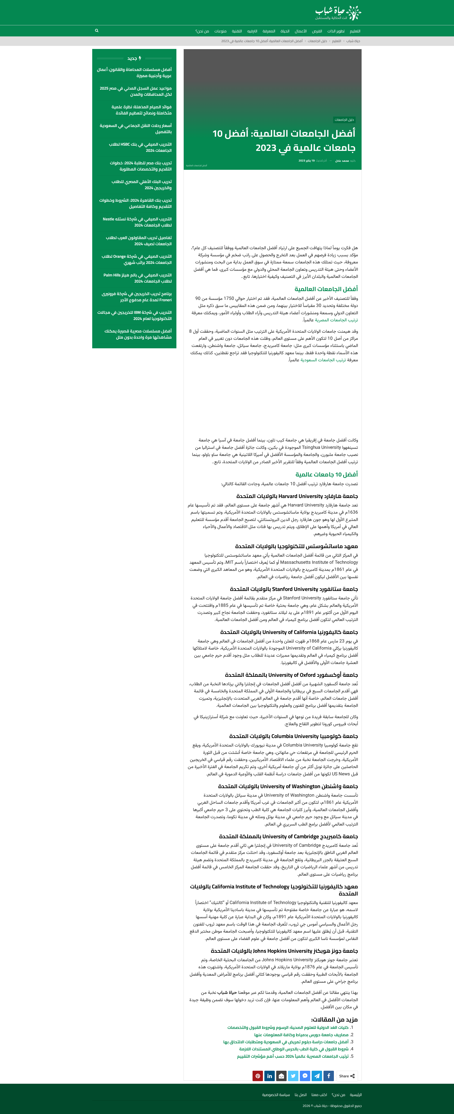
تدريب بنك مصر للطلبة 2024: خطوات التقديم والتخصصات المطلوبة (141, 166)
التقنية (237, 31)
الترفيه (252, 31)
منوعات (220, 31)
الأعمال (301, 31)
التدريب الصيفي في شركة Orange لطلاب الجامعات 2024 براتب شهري (137, 259)
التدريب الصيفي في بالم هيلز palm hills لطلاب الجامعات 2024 (138, 278)
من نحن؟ (202, 31)
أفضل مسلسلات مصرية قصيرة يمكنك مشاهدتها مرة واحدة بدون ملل (138, 334)
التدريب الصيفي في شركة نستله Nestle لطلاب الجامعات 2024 (137, 222)
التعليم (355, 31)
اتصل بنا (301, 1094)
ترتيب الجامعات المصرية (336, 320)
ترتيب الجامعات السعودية (323, 360)
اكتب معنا (319, 1094)
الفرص (317, 31)
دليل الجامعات (344, 120)
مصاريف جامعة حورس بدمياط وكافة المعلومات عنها (301, 1035)
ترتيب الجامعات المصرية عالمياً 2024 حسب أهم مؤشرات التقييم (293, 1056)
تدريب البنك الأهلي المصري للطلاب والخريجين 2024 (142, 185)
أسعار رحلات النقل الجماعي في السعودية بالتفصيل (136, 128)
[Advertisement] (272, 209)
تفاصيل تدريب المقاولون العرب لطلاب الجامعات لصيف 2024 (139, 241)
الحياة (285, 31)
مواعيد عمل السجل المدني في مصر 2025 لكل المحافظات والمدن (136, 91)
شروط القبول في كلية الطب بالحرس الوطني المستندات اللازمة (294, 1049)
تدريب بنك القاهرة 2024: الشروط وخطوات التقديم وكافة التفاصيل (135, 203)
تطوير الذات (336, 31)
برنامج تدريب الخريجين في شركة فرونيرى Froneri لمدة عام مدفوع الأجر (137, 297)
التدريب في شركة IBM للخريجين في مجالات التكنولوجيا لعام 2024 (134, 315)
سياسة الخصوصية (276, 1094)
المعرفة (269, 31)
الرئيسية (356, 1094)
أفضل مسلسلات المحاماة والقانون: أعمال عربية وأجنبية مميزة (134, 72)
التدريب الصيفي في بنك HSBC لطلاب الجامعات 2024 (140, 147)
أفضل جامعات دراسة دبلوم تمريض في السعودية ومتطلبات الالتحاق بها (286, 1042)
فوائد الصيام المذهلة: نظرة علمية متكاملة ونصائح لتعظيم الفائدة (142, 110)
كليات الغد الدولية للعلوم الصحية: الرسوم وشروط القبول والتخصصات (288, 1027)
